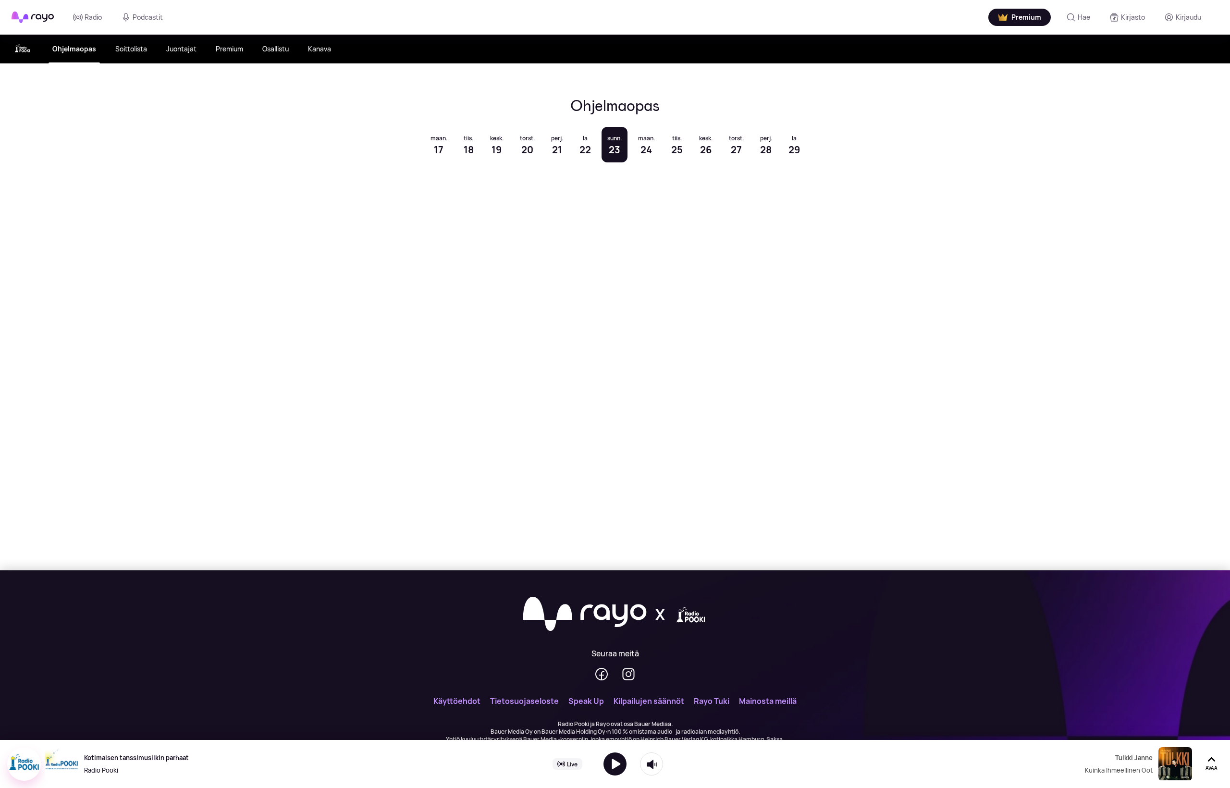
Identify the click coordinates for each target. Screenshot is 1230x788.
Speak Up (586, 701)
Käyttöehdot (456, 701)
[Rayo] (585, 614)
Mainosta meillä (768, 701)
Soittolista (131, 48)
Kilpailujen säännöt (649, 701)
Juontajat (181, 48)
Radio (93, 17)
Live (572, 764)
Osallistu (275, 48)
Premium (229, 48)
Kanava (319, 48)
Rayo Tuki (711, 701)
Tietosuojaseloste (524, 701)
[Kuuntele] (615, 764)
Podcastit (148, 17)
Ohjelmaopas (74, 48)
